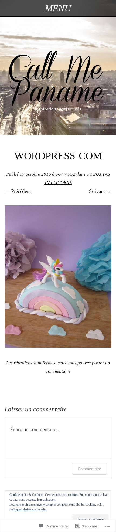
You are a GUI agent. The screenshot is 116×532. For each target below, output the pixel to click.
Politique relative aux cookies (28, 509)
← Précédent (18, 191)
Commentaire (89, 468)
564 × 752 (65, 174)
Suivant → (100, 191)
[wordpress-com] (58, 346)
